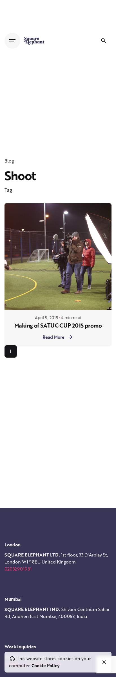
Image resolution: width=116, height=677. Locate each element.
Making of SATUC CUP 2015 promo (58, 325)
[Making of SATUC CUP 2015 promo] (58, 256)
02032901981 (18, 569)
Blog (9, 161)
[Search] (103, 41)
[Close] (104, 662)
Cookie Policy (46, 665)
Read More (53, 337)
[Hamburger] (12, 41)
